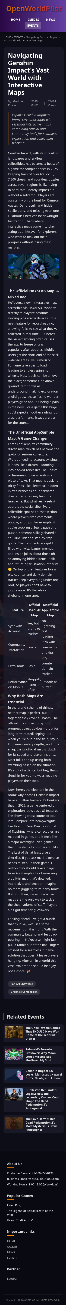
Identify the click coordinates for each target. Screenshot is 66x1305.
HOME (15, 19)
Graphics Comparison (24, 991)
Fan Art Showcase (22, 984)
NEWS (50, 19)
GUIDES (33, 19)
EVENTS (33, 25)
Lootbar (12, 1279)
